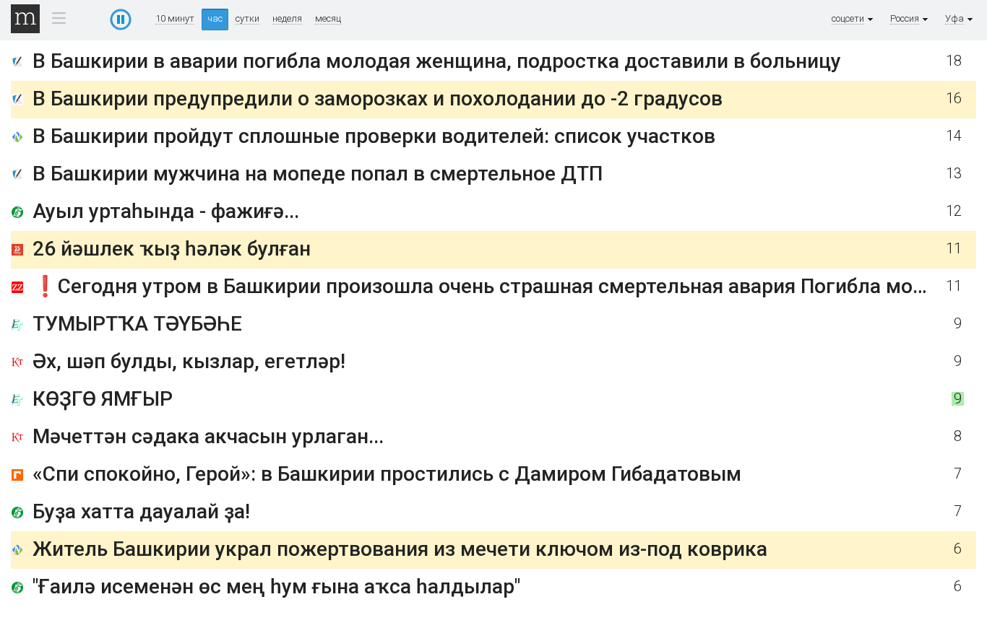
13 (954, 167)
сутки (247, 19)
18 (954, 61)
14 (954, 142)
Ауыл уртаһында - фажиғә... (166, 218)
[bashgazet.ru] (17, 221)
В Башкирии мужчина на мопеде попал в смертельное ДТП (318, 167)
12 (954, 217)
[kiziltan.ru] (17, 364)
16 (954, 98)
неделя (287, 19)
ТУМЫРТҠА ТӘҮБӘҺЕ (137, 324)
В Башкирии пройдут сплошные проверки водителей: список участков (374, 142)
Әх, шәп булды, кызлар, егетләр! (189, 361)
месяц (328, 19)
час (215, 18)
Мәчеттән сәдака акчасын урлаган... (208, 436)
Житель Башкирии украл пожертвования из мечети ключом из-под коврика (400, 549)
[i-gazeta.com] (17, 64)
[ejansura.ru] (17, 327)
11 (954, 272)
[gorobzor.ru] (17, 477)
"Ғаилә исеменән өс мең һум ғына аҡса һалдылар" (276, 586)
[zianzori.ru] (17, 276)
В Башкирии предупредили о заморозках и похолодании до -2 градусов (378, 98)
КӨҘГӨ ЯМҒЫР (103, 399)
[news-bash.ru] (17, 146)
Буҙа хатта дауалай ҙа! (141, 511)
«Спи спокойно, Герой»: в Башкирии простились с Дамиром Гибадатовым (387, 474)
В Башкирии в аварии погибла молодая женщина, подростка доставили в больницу (437, 61)
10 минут (174, 19)
